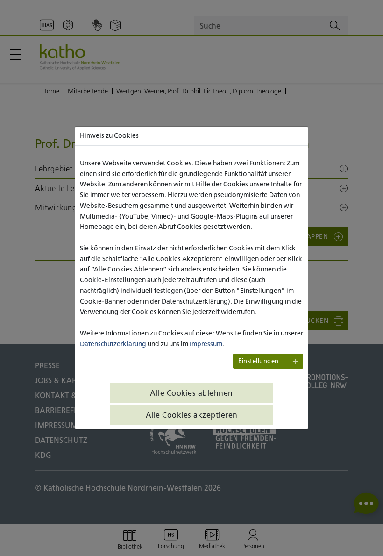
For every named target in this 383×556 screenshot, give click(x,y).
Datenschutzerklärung (113, 344)
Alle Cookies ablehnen (191, 393)
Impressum (206, 344)
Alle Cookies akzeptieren (192, 415)
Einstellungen (258, 361)
